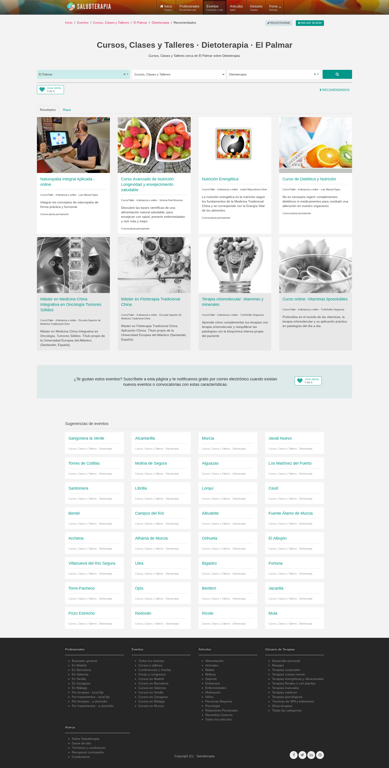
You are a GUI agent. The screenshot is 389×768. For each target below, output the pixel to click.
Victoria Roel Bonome (171, 200)
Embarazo (212, 683)
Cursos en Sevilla (150, 692)
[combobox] (83, 74)
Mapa (67, 109)
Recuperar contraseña (88, 752)
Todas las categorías (286, 710)
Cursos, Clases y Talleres (111, 22)
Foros (273, 7)
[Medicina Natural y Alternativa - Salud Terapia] (89, 6)
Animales (211, 665)
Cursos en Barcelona (153, 683)
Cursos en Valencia (152, 688)
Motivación (213, 692)
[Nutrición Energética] (235, 144)
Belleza (210, 674)
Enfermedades (215, 688)
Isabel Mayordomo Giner (253, 189)
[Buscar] (337, 74)
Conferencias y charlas (154, 670)
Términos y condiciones (89, 748)
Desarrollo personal (286, 661)
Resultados (48, 109)
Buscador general (84, 661)
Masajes (278, 665)
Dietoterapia (160, 22)
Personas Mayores (218, 701)
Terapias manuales (285, 688)
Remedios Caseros (219, 715)
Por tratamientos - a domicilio (92, 706)
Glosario (256, 7)
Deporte (211, 679)
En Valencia (80, 674)
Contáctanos (81, 757)
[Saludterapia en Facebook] (294, 755)
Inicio (68, 22)
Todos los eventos (151, 661)
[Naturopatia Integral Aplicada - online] (73, 144)
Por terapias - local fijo (88, 692)
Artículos (236, 7)
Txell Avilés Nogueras (252, 315)
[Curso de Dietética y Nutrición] (315, 144)
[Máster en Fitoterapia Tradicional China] (154, 265)
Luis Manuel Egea (88, 194)
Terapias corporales (286, 670)
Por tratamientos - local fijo (91, 697)
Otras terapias (282, 706)
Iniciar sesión (311, 23)
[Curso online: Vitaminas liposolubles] (315, 265)
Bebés (209, 670)
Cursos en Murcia (151, 706)
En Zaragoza (81, 683)
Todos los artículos (218, 719)
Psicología (212, 706)
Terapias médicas (284, 692)
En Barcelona (81, 670)
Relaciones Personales (221, 710)
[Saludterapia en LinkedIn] (311, 755)
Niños (209, 697)
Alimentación (214, 661)
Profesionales (189, 7)
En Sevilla (79, 679)
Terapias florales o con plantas (293, 683)
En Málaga (79, 688)
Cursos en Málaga (151, 701)
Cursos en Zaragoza (153, 697)
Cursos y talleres (150, 665)
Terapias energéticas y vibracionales (298, 679)
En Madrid (79, 665)
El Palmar (140, 22)
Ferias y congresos (152, 674)
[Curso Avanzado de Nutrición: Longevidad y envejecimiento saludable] (154, 144)
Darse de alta (81, 743)
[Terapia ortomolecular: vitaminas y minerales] (235, 265)
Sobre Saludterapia (85, 739)
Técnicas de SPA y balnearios (293, 701)
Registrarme (280, 23)
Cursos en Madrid (151, 679)
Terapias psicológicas (287, 697)
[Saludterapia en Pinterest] (320, 755)
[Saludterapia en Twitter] (302, 755)
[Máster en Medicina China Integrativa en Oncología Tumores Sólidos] (73, 265)
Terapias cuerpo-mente (288, 674)
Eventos (214, 7)
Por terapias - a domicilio (89, 701)
